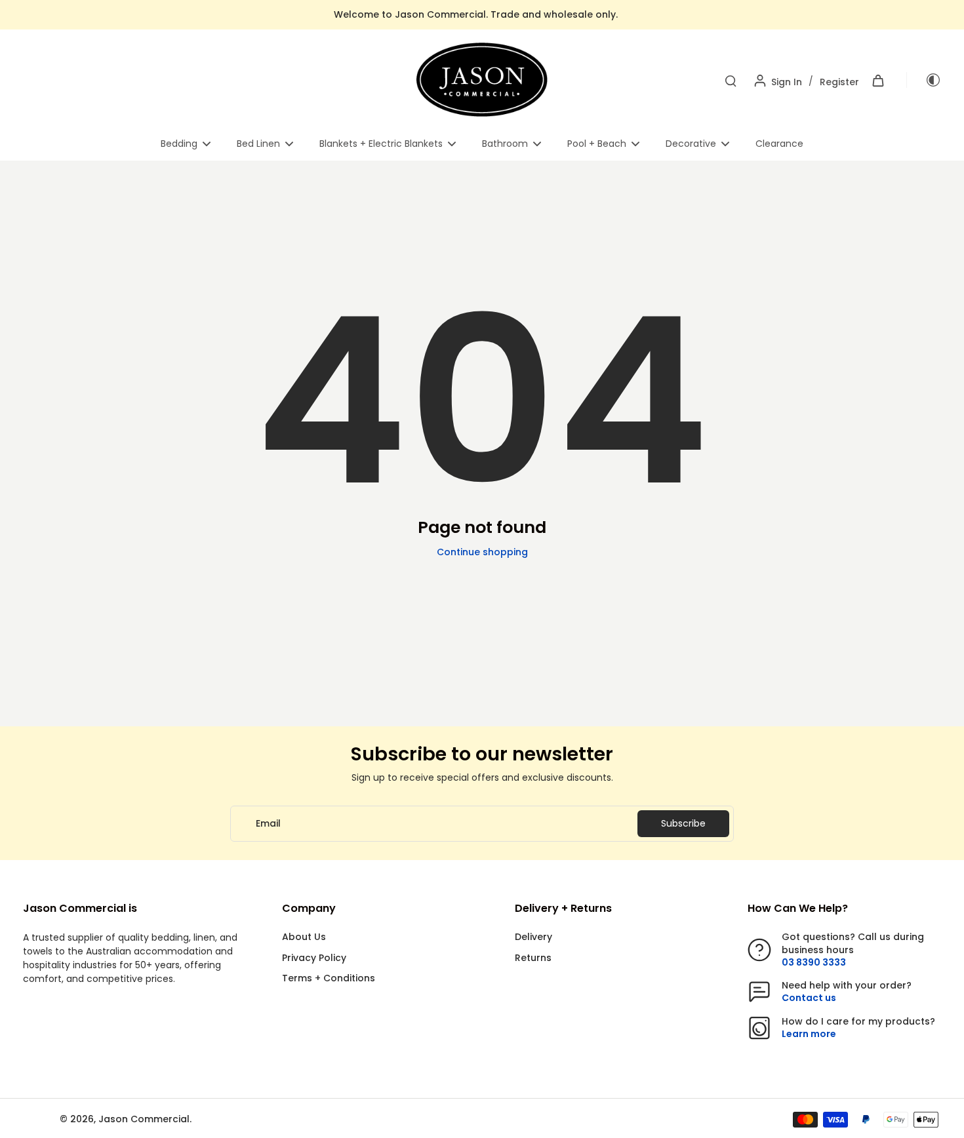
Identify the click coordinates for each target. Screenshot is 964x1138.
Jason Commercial (144, 1119)
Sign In (786, 81)
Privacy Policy (314, 958)
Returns (533, 958)
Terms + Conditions (328, 978)
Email (268, 823)
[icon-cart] (877, 80)
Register (839, 81)
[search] (730, 80)
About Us (304, 937)
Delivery (533, 937)
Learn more (809, 1033)
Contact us (809, 997)
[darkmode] (924, 80)
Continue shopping (482, 552)
